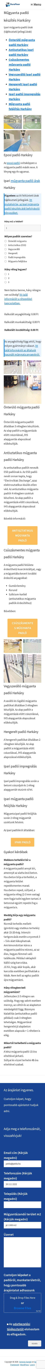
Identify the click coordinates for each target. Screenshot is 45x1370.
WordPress (24, 1365)
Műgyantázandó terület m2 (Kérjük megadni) (22, 1216)
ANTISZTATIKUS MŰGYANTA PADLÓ (22, 535)
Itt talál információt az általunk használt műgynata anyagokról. (22, 350)
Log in (32, 1365)
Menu (37, 4)
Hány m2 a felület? (13, 221)
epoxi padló (13, 163)
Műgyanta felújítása (17, 261)
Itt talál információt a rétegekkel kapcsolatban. (18, 299)
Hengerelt (13, 253)
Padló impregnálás (17, 257)
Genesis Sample (25, 1362)
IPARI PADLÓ (22, 842)
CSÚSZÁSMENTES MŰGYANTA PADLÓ (22, 628)
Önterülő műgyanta (17, 241)
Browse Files (22, 1308)
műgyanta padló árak (25, 181)
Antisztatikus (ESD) (17, 245)
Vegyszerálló (14, 249)
